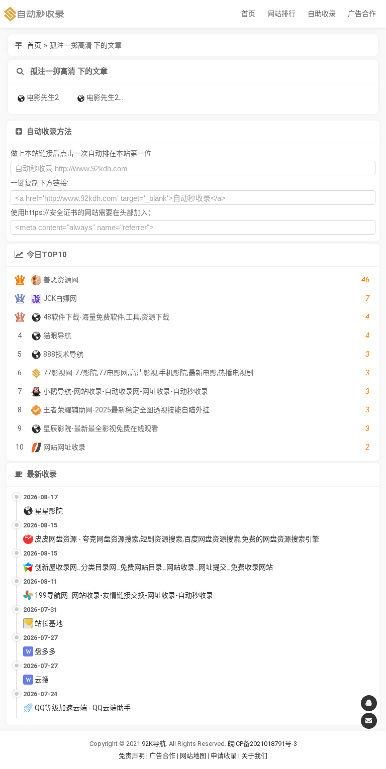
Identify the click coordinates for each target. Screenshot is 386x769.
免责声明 (132, 755)
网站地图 (194, 755)
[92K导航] (34, 14)
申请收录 (224, 755)
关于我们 (254, 755)
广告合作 (362, 14)
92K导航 (154, 743)
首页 (248, 14)
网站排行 (281, 14)
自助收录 (322, 14)
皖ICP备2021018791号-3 (262, 743)
